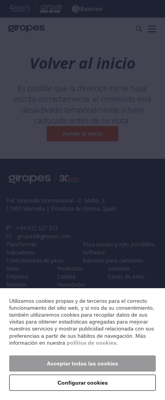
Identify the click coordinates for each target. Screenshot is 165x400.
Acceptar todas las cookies (82, 363)
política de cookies (92, 343)
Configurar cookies (83, 383)
